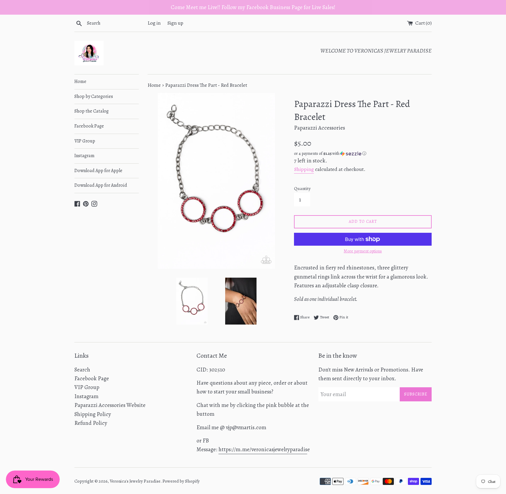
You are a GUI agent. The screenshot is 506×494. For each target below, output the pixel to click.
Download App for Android (100, 185)
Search (82, 370)
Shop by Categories (93, 96)
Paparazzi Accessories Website (110, 405)
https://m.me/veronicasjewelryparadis (262, 449)
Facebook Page (89, 126)
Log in (154, 23)
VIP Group (84, 141)
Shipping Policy (92, 414)
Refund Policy (90, 423)
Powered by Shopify (181, 481)
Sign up (175, 23)
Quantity (302, 188)
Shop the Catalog (91, 111)
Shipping (304, 169)
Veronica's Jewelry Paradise (135, 481)
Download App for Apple (98, 170)
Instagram (84, 155)
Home (80, 81)
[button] (363, 153)
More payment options (363, 251)
